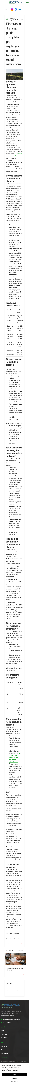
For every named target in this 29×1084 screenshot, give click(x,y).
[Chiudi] (27, 1065)
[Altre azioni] (22, 19)
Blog (2, 1050)
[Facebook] (15, 9)
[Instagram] (12, 9)
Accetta (14, 1074)
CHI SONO (4, 1034)
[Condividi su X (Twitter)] (11, 938)
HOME (2, 1031)
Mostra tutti (20, 950)
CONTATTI (4, 1046)
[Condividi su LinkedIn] (14, 938)
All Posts (7, 10)
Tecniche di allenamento (12, 933)
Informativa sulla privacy (12, 1070)
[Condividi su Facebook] (7, 938)
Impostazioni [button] (14, 1081)
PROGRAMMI (4, 1038)
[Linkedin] (19, 9)
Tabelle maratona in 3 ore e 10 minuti (15, 969)
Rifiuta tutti (14, 1078)
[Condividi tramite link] (18, 938)
